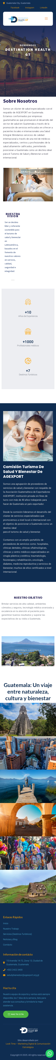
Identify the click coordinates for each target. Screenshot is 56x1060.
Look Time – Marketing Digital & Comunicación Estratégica (28, 1045)
